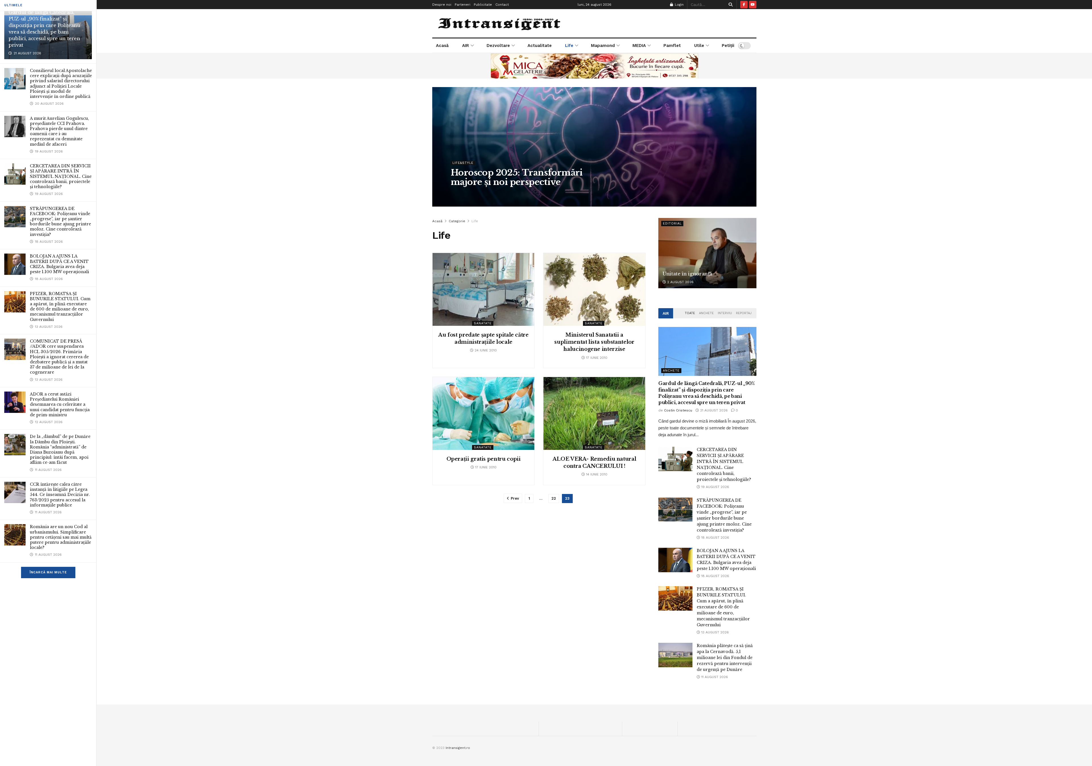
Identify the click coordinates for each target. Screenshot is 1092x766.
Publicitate (483, 5)
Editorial (672, 223)
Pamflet (672, 45)
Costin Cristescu (470, 193)
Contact (502, 5)
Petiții (728, 45)
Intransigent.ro (458, 748)
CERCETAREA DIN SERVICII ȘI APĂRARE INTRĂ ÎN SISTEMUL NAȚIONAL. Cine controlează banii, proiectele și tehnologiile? (61, 176)
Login (679, 5)
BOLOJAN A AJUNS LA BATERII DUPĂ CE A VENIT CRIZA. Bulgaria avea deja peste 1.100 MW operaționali (59, 264)
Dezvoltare (498, 45)
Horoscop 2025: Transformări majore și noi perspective (517, 177)
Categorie (457, 221)
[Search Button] (729, 4)
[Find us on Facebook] (744, 4)
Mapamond (603, 45)
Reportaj (744, 313)
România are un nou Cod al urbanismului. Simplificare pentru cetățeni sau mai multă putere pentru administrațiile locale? (61, 537)
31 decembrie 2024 (508, 193)
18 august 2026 (714, 538)
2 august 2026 (680, 282)
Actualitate (540, 45)
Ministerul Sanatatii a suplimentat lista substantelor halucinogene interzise (594, 342)
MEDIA (639, 45)
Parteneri (462, 5)
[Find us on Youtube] (752, 4)
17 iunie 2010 (596, 358)
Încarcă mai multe (48, 572)
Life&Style (462, 163)
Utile (699, 45)
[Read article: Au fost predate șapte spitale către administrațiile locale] (483, 289)
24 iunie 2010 (485, 350)
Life (569, 45)
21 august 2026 (713, 410)
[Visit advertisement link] (594, 66)
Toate (690, 313)
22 (553, 498)
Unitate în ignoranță (687, 274)
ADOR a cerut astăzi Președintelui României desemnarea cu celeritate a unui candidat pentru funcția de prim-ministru (60, 404)
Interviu (725, 313)
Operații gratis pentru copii (483, 459)
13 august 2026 (714, 632)
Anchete (706, 313)
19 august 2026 (714, 487)
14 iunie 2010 (596, 474)
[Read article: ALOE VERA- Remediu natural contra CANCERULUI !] (594, 413)
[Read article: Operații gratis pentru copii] (483, 413)
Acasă (442, 45)
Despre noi (441, 5)
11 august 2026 (714, 677)
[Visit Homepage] (500, 23)
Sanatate (483, 323)
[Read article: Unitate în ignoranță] (707, 253)
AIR (465, 45)
